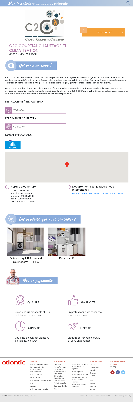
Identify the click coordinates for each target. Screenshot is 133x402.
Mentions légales (121, 396)
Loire (96, 193)
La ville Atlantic (35, 377)
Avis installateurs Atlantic (39, 389)
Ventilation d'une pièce (80, 364)
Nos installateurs (36, 374)
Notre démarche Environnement (36, 371)
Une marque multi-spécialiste (40, 380)
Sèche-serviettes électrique (78, 381)
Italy (91, 381)
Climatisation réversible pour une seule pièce (60, 372)
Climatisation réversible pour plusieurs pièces (59, 378)
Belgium (93, 373)
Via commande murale (80, 374)
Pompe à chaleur (60, 367)
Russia (92, 389)
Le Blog (113, 367)
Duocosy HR (67, 258)
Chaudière (57, 364)
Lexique (33, 386)
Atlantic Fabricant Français (39, 364)
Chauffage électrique (61, 386)
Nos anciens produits (79, 377)
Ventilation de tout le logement (79, 368)
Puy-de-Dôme (108, 193)
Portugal (93, 387)
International (94, 367)
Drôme (75, 193)
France (92, 364)
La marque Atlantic (37, 367)
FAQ (31, 383)
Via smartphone (77, 372)
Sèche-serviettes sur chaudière (79, 385)
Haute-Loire (87, 193)
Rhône (120, 193)
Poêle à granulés (60, 383)
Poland (92, 384)
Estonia (92, 376)
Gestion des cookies (87, 396)
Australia (93, 370)
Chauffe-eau (58, 389)
